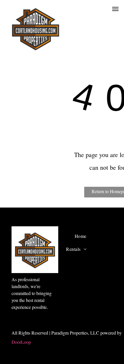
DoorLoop (21, 342)
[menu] (115, 9)
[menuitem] (80, 236)
